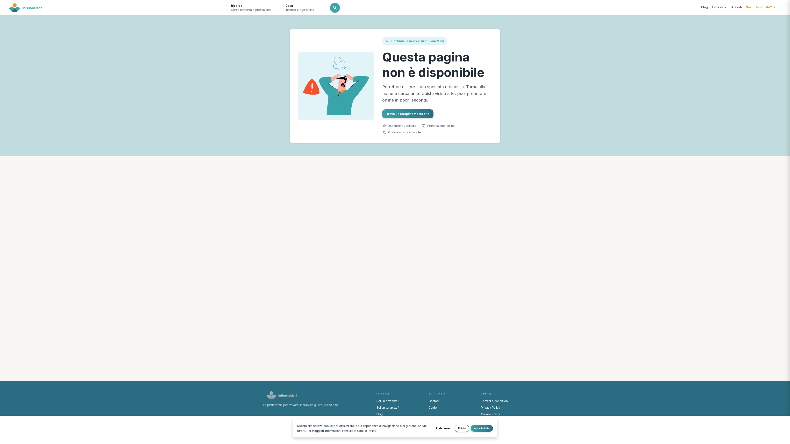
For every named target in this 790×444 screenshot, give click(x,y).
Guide (433, 407)
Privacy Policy (490, 407)
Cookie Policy (490, 414)
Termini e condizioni (494, 401)
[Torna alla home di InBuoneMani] (26, 7)
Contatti (434, 401)
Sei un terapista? (387, 407)
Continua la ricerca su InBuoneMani (417, 41)
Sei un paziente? (387, 401)
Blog (704, 7)
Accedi (736, 7)
